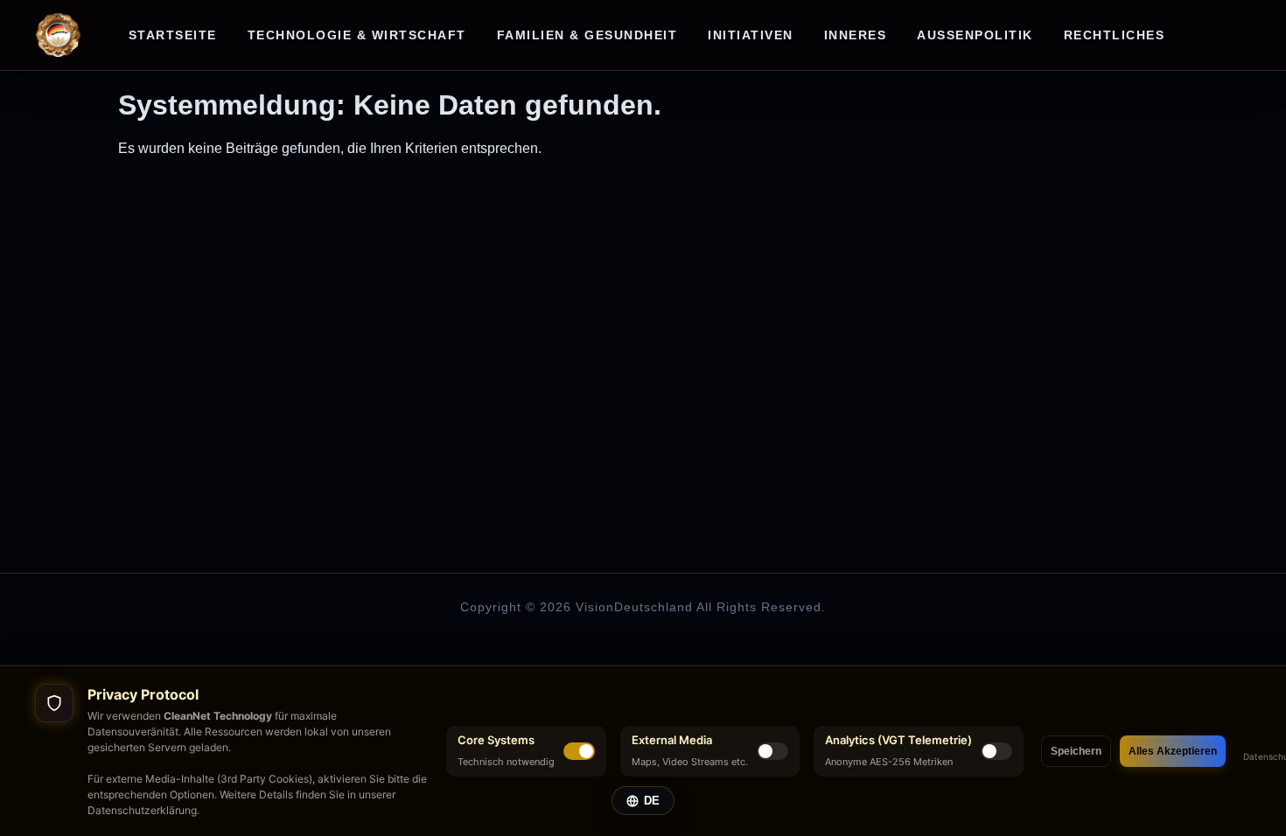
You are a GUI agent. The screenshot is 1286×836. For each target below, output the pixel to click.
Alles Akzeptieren (1173, 751)
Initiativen (750, 35)
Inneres (855, 35)
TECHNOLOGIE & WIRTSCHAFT (357, 35)
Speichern (1076, 751)
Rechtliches (1114, 35)
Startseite (173, 35)
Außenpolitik (975, 35)
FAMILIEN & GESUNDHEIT (587, 35)
